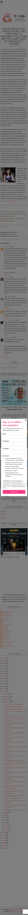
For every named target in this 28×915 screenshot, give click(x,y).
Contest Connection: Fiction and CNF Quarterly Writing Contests (13, 463)
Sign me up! (14, 491)
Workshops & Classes (11, 470)
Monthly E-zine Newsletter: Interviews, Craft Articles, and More (14, 467)
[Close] (26, 420)
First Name (6, 441)
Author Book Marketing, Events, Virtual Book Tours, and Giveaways (14, 459)
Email (4, 433)
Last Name (6, 448)
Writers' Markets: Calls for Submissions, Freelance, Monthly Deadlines (14, 474)
